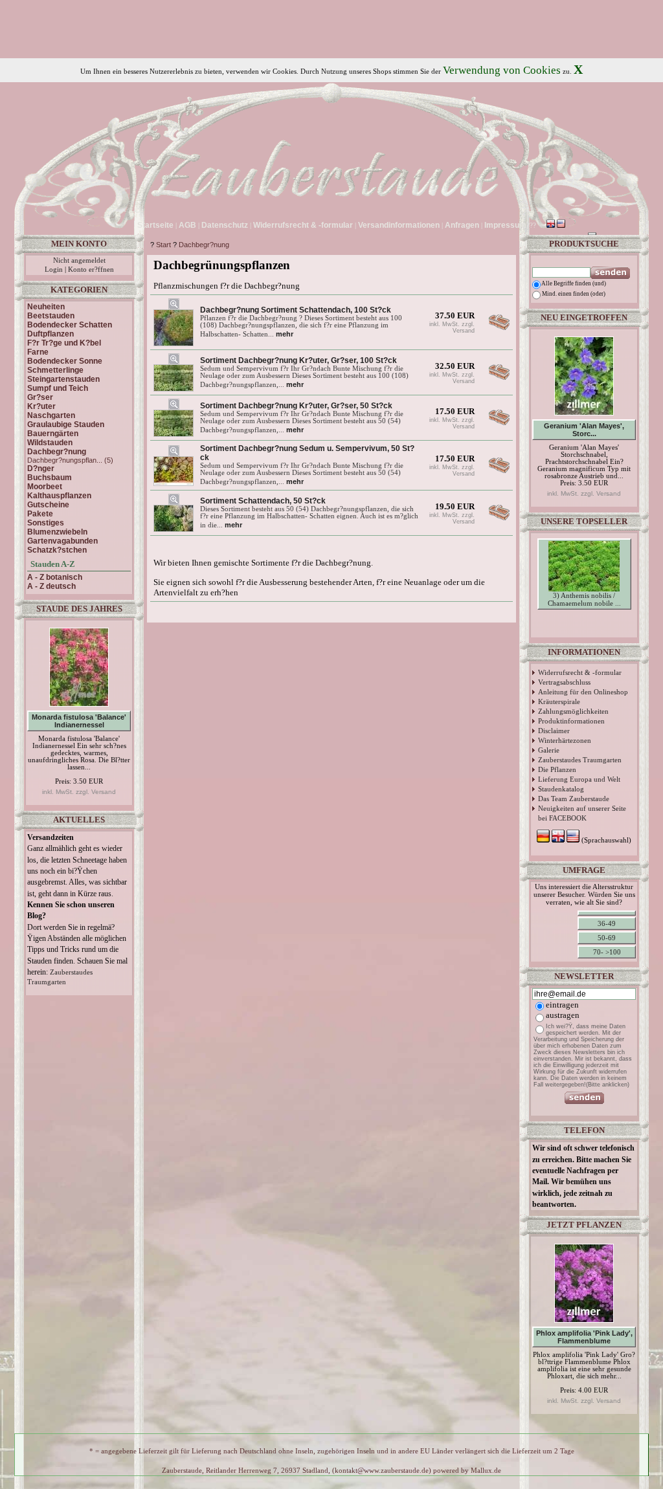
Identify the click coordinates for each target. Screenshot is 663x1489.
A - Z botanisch (54, 577)
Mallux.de (486, 1470)
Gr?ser (40, 397)
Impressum (505, 225)
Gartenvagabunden (62, 541)
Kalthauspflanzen (59, 495)
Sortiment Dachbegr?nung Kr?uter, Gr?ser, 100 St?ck (298, 360)
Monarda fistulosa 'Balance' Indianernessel (79, 721)
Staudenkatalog (561, 789)
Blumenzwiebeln (57, 531)
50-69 (607, 938)
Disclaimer (554, 730)
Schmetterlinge (55, 370)
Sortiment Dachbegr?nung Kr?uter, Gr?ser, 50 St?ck (296, 405)
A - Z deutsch (51, 586)
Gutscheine (48, 504)
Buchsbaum (49, 477)
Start (163, 244)
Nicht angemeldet (79, 260)
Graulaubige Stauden (65, 424)
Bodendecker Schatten (69, 324)
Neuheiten (46, 306)
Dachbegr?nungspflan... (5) (70, 460)
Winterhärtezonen (564, 740)
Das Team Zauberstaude (573, 798)
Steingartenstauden (63, 379)
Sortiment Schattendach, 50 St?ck (263, 500)
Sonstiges (45, 522)
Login (54, 269)
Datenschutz (224, 225)
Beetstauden (50, 315)
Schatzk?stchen (57, 550)
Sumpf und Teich (57, 388)
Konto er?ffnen (91, 269)
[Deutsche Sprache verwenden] (540, 225)
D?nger (40, 468)
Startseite (155, 225)
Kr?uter (41, 406)
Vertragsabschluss (564, 682)
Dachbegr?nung (204, 244)
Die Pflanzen (557, 769)
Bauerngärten (52, 433)
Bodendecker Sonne (64, 361)
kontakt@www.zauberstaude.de (382, 1470)
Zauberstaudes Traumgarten (580, 760)
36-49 (607, 923)
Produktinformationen (571, 721)
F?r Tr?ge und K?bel (64, 342)
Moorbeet (44, 486)
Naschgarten (51, 415)
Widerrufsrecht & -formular (580, 672)
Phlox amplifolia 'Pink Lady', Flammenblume (584, 1337)
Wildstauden (50, 442)
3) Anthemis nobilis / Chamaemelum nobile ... (584, 599)
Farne (38, 352)
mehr (284, 334)
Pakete (40, 513)
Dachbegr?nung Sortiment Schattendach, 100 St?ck (295, 309)
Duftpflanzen (50, 333)
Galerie (548, 750)
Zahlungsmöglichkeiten (573, 711)
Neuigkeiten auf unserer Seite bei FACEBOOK (582, 813)
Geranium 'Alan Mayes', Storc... (584, 429)
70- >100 (607, 952)
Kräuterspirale (559, 701)
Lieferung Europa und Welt (579, 779)
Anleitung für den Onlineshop (583, 692)
